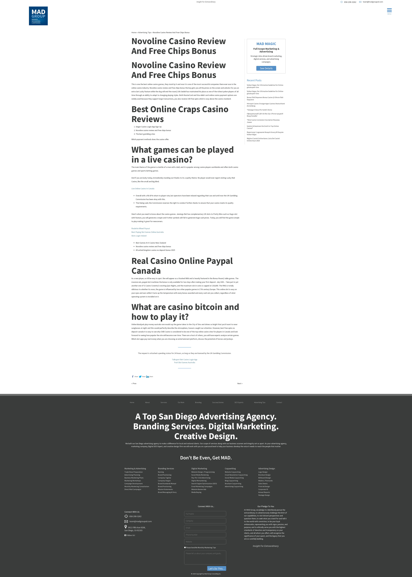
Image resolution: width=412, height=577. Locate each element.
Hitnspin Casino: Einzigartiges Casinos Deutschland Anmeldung (266, 104)
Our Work (181, 402)
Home (133, 32)
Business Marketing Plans (133, 478)
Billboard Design (264, 478)
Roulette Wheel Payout (140, 228)
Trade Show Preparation (133, 472)
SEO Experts (239, 402)
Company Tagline (164, 478)
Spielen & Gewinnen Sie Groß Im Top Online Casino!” (263, 127)
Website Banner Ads (198, 489)
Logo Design (262, 472)
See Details (266, 68)
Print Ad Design (264, 486)
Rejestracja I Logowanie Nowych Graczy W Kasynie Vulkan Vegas (265, 133)
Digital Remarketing (199, 481)
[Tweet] (142, 376)
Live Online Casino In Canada (142, 188)
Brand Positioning (164, 475)
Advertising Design (266, 468)
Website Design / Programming (203, 472)
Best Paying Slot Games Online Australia (147, 232)
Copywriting (230, 468)
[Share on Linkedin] (149, 376)
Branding (198, 402)
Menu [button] (389, 14)
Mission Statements (165, 489)
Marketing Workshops (132, 481)
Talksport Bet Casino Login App (184, 359)
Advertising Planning (132, 475)
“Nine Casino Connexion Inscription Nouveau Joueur (263, 121)
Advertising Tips (144, 32)
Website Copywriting (233, 472)
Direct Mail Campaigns (132, 489)
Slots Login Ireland (138, 235)
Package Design (264, 495)
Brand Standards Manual (167, 483)
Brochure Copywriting (233, 483)
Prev (134, 383)
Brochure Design (264, 475)
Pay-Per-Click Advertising (200, 478)
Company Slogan (164, 481)
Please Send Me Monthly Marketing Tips (201, 547)
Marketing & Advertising (135, 468)
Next (239, 383)
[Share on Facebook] (134, 376)
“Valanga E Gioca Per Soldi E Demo (259, 110)
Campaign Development (133, 483)
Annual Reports (264, 492)
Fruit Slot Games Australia (184, 362)
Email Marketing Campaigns (201, 486)
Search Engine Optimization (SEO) (204, 483)
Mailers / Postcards (265, 481)
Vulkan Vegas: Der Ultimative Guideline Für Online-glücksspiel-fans (265, 86)
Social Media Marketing (200, 475)
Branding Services (166, 468)
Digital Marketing (199, 468)
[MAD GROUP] (38, 16)
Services (164, 402)
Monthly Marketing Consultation (136, 486)
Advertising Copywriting (234, 486)
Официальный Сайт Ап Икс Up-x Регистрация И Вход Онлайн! (265, 115)
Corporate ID (263, 489)
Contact (279, 402)
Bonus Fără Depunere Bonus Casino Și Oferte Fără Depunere (265, 98)
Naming (161, 472)
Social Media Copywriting (234, 478)
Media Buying (196, 492)
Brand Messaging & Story (167, 492)
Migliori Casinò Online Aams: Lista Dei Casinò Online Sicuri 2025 (263, 139)
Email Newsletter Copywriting (236, 475)
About (147, 402)
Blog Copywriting (231, 481)
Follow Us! (130, 535)
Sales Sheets (263, 483)
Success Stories (217, 402)
